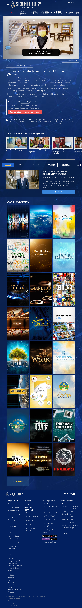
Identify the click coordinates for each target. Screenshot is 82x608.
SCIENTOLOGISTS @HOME (19, 65)
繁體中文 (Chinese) (15, 590)
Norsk (10, 580)
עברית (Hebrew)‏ (14, 568)
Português (11, 582)
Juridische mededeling (14, 605)
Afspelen (60, 192)
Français (11, 592)
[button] (1, 164)
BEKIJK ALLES (17, 481)
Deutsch (11, 558)
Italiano (10, 573)
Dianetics (65, 520)
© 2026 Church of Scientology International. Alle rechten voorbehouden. (25, 596)
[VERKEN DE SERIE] (18, 221)
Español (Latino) (14, 563)
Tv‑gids (28, 504)
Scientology (66, 506)
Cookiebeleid (11, 601)
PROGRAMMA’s (12, 501)
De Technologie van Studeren (18, 88)
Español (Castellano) (15, 566)
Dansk (10, 556)
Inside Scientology (14, 514)
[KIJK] (64, 255)
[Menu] (8, 4)
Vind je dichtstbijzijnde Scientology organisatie (17, 120)
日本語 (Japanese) (14, 575)
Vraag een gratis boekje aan (41, 121)
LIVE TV (27, 501)
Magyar (11, 570)
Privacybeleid (11, 603)
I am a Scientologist (15, 542)
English (10, 554)
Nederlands (12, 578)
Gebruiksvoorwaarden (14, 598)
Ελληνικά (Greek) (14, 561)
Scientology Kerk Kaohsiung (31, 78)
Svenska (11, 587)
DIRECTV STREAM (50, 512)
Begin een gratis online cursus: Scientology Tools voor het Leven (64, 121)
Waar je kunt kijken (32, 517)
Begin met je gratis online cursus (25, 112)
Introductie (29, 513)
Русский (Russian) (14, 585)
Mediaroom (30, 520)
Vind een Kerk (71, 514)
